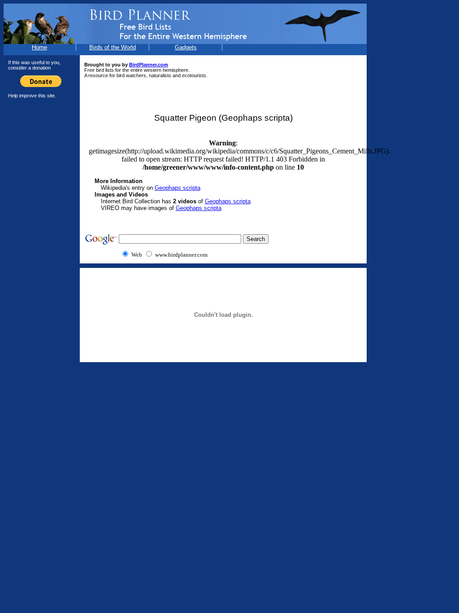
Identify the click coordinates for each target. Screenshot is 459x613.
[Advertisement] (39, 237)
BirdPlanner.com (148, 64)
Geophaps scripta (177, 187)
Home (39, 47)
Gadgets (186, 47)
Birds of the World (112, 47)
